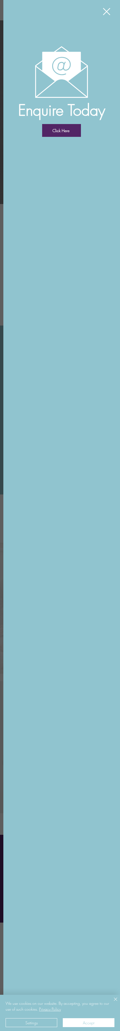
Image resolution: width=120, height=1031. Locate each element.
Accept (88, 1022)
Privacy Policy (50, 1009)
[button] (106, 11)
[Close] (112, 1002)
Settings (31, 1022)
